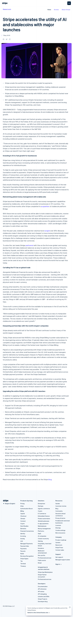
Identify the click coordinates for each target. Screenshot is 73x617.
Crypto (22, 523)
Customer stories (60, 506)
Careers (57, 542)
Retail (39, 563)
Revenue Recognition (27, 556)
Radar (22, 553)
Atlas (22, 506)
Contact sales (59, 550)
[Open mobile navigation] (69, 3)
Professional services (44, 558)
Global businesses (43, 521)
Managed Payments (26, 543)
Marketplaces (42, 526)
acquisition (45, 206)
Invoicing (23, 536)
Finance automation (44, 518)
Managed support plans (62, 560)
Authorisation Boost (26, 508)
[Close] (69, 607)
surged (47, 231)
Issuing (22, 538)
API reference (42, 589)
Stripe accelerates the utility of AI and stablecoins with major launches (34, 24)
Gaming (40, 541)
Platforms (41, 531)
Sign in (57, 564)
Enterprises (41, 503)
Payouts (22, 551)
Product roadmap (60, 540)
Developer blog (42, 601)
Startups (40, 506)
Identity (22, 533)
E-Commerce (42, 513)
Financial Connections (27, 531)
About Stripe (66, 9)
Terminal (23, 563)
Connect (23, 521)
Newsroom (7, 9)
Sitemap (58, 528)
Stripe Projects (42, 599)
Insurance (41, 548)
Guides (57, 503)
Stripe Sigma (24, 558)
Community (59, 511)
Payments (23, 548)
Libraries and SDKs (43, 596)
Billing (22, 511)
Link (21, 541)
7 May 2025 (6, 35)
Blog (56, 508)
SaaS (39, 533)
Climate (22, 518)
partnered (29, 245)
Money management (44, 528)
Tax (21, 561)
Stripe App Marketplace (45, 572)
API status (41, 591)
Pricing (22, 503)
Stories (56, 9)
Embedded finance (44, 516)
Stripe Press (59, 547)
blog (50, 479)
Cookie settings (60, 530)
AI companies (42, 536)
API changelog (42, 594)
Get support (59, 557)
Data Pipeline (24, 526)
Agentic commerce (44, 508)
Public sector (42, 560)
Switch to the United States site (37, 612)
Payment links (24, 546)
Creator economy (43, 538)
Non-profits (41, 555)
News (49, 9)
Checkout (23, 516)
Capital (22, 513)
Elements (23, 528)
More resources (60, 533)
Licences (58, 525)
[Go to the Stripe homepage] (5, 501)
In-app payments (43, 523)
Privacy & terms (60, 518)
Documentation (43, 586)
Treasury (23, 566)
